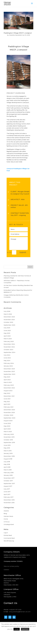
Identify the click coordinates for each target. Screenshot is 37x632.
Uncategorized (9, 524)
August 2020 (8, 420)
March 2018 (7, 470)
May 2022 (7, 393)
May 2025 (7, 333)
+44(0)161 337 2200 (15, 609)
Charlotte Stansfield (15, 35)
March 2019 (7, 451)
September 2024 (9, 352)
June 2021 (7, 399)
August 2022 (8, 390)
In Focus (6, 522)
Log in (6, 532)
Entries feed (8, 535)
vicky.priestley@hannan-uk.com (19, 611)
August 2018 (8, 459)
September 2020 (9, 418)
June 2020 (7, 423)
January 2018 (8, 475)
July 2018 (7, 461)
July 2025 (7, 328)
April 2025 (7, 336)
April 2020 (7, 429)
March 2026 (8, 314)
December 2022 (9, 388)
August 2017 (8, 486)
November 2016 (9, 502)
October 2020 (8, 415)
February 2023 (9, 385)
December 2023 (9, 369)
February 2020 (9, 434)
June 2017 (7, 491)
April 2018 (7, 467)
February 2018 (8, 472)
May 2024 (7, 360)
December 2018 (9, 456)
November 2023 (9, 371)
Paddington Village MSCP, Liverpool (18, 33)
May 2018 (7, 464)
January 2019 (8, 453)
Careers (6, 569)
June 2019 (7, 445)
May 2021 (7, 401)
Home (6, 519)
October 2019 (8, 440)
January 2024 (8, 366)
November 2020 (9, 412)
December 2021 (9, 396)
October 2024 (8, 349)
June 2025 (7, 330)
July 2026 (7, 311)
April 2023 (7, 379)
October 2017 (8, 481)
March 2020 (8, 431)
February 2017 (8, 497)
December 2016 (9, 500)
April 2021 (7, 404)
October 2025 (8, 322)
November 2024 (9, 347)
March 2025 (8, 338)
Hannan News (8, 516)
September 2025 (9, 325)
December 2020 (9, 409)
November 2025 (9, 319)
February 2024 (9, 363)
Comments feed (9, 538)
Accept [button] (17, 629)
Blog (5, 513)
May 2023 (7, 377)
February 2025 (9, 341)
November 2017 (9, 478)
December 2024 (9, 344)
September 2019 (9, 442)
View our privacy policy (11, 566)
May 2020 (7, 426)
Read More (25, 629)
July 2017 (7, 489)
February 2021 (8, 407)
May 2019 (7, 448)
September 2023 (9, 374)
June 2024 (7, 358)
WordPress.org (9, 541)
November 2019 (9, 437)
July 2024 (7, 355)
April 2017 (7, 494)
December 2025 (9, 317)
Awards (6, 511)
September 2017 (9, 483)
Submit (23, 252)
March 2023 (8, 382)
